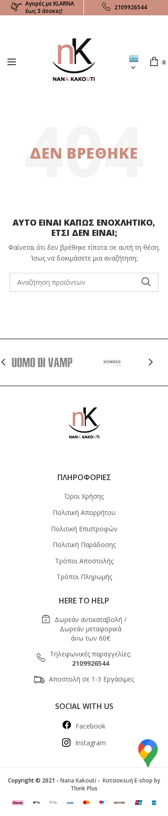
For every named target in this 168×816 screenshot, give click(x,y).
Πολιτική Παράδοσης (84, 544)
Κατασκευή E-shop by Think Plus (115, 784)
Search (146, 282)
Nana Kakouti (78, 780)
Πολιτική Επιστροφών (84, 528)
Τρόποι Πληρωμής (84, 576)
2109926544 (130, 7)
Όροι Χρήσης (84, 496)
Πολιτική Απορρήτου (84, 512)
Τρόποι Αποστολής (84, 560)
